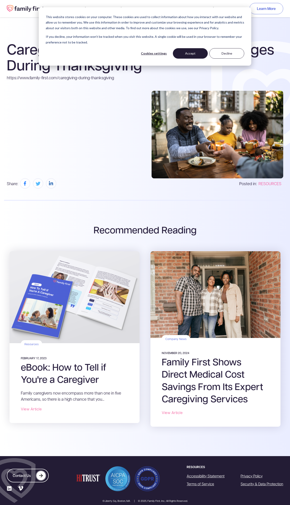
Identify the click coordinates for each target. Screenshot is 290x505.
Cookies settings (154, 53)
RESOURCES (270, 183)
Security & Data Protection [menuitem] (262, 483)
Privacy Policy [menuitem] (252, 476)
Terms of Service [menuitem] (200, 483)
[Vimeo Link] (20, 489)
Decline (227, 53)
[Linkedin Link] (9, 489)
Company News (175, 339)
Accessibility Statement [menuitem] (206, 476)
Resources (31, 344)
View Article (31, 409)
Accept (190, 53)
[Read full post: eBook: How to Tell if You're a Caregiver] (75, 296)
